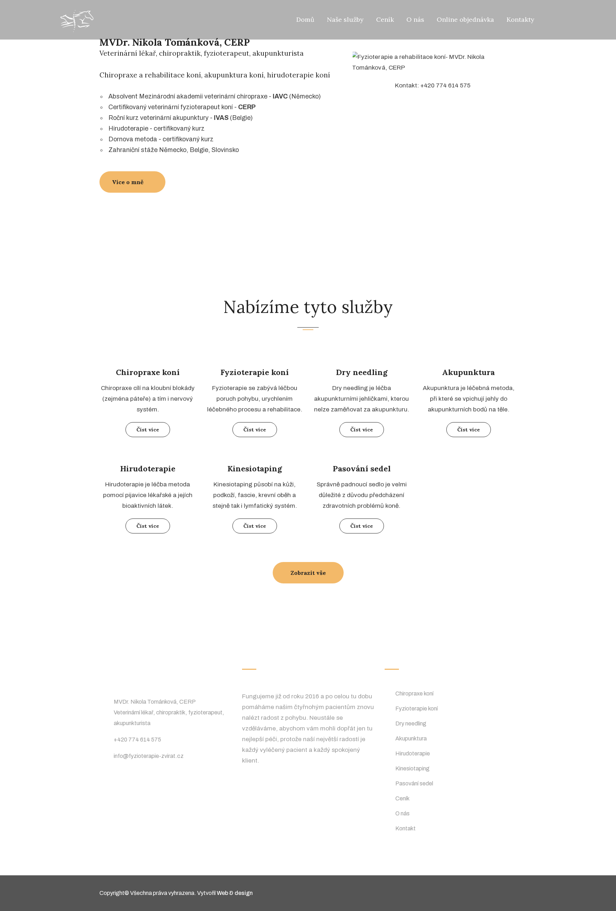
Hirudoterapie (147, 469)
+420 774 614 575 (137, 740)
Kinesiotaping (254, 469)
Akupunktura (468, 372)
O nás (415, 19)
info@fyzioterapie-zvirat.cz (149, 756)
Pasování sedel (362, 469)
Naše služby (345, 19)
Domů (305, 19)
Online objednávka (465, 19)
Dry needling (361, 372)
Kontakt (405, 828)
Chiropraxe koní (148, 372)
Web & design (235, 893)
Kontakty (520, 19)
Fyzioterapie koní (254, 372)
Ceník (385, 19)
